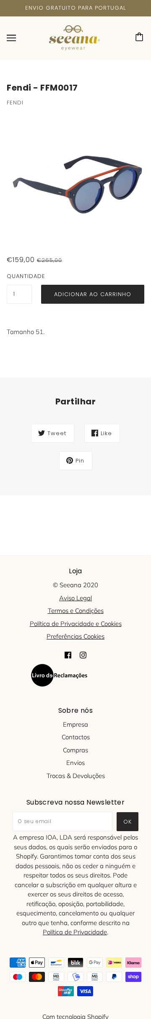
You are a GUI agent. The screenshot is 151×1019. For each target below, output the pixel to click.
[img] (68, 655)
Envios (75, 763)
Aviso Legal (75, 598)
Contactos (76, 737)
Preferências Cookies (75, 636)
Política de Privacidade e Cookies (76, 624)
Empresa (75, 724)
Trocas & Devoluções (76, 776)
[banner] (74, 37)
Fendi (15, 103)
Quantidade (19, 276)
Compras (75, 750)
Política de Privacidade (75, 932)
